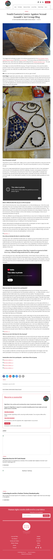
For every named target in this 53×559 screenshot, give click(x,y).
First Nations (14, 538)
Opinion (26, 11)
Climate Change (14, 543)
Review (38, 545)
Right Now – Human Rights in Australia (8, 5)
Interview (39, 540)
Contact (14, 547)
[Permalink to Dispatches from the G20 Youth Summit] (26, 445)
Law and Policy (14, 536)
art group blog (23, 60)
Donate (47, 2)
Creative (38, 538)
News (38, 543)
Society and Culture (14, 540)
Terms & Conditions (31, 552)
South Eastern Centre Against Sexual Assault (24, 19)
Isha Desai (6, 465)
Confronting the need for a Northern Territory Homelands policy (21, 493)
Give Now (7, 423)
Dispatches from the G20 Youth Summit (14, 458)
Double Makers (29, 554)
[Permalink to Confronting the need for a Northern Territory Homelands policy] (26, 480)
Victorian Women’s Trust (39, 61)
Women (4, 379)
